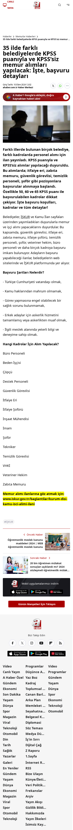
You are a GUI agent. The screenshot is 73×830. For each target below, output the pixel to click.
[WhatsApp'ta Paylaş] (60, 86)
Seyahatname (36, 711)
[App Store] (19, 591)
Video (7, 666)
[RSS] (60, 643)
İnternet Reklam (36, 762)
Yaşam (8, 700)
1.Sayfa (31, 756)
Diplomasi (33, 722)
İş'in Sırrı (33, 739)
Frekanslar (34, 791)
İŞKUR (25, 217)
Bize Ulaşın (34, 774)
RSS (28, 768)
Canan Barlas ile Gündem (36, 694)
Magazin (9, 717)
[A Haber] (36, 5)
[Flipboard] (50, 643)
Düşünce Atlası (36, 672)
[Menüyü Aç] (68, 5)
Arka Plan (33, 700)
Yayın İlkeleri (36, 819)
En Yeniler (11, 768)
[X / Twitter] (22, 643)
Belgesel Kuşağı (36, 717)
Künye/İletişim (36, 779)
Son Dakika (12, 694)
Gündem (9, 683)
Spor (6, 711)
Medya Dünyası (36, 734)
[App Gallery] (56, 591)
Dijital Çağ (33, 745)
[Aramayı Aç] (59, 5)
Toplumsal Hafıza (36, 689)
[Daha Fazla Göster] (67, 86)
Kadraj (31, 683)
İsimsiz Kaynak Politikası (36, 824)
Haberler (7, 36)
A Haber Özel (13, 677)
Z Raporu (33, 750)
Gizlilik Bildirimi (36, 807)
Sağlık (7, 750)
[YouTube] (41, 643)
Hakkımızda (35, 813)
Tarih (7, 745)
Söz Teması (34, 728)
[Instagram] (31, 643)
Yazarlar (9, 756)
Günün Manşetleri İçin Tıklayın (36, 604)
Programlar (35, 666)
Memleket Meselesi (36, 705)
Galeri (7, 762)
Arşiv (29, 796)
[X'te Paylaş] (53, 86)
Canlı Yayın (11, 672)
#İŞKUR (8, 521)
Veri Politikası (36, 785)
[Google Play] (38, 591)
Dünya (8, 705)
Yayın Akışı (34, 802)
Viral (6, 722)
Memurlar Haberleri (25, 36)
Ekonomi (10, 689)
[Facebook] (12, 643)
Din (5, 739)
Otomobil (10, 734)
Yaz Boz (31, 677)
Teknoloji (10, 728)
